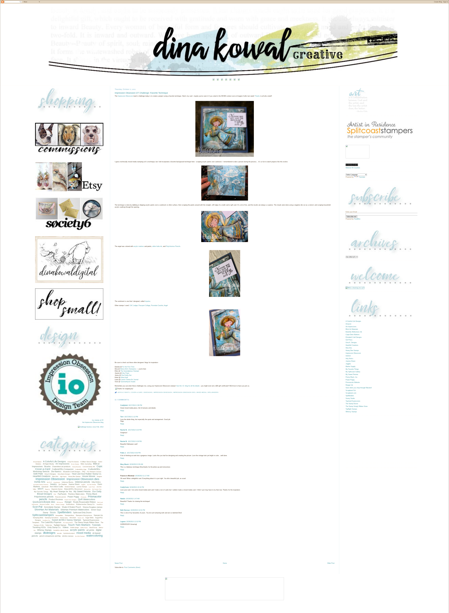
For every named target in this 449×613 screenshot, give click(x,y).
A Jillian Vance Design (88, 462)
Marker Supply (350, 366)
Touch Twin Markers (79, 524)
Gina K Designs (50, 474)
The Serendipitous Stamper (130, 371)
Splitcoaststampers (43, 515)
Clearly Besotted (76, 466)
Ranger (68, 502)
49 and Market (37, 461)
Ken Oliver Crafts (56, 487)
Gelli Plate (38, 474)
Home (225, 563)
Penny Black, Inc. (352, 377)
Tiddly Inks (48, 525)
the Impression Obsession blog (92, 422)
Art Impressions (62, 464)
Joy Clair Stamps (91, 484)
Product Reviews (56, 499)
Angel (166, 305)
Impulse (147, 301)
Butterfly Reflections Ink (354, 332)
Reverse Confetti (44, 504)
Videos (66, 527)
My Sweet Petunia (82, 491)
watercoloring (94, 535)
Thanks (257, 96)
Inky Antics (96, 482)
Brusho (47, 466)
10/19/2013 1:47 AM (132, 499)
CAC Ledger (134, 305)
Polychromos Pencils (173, 246)
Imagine (99, 476)
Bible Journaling (86, 464)
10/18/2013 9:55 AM (136, 464)
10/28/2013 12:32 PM (133, 521)
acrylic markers (139, 246)
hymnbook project (69, 533)
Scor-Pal (37, 506)
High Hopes (63, 476)
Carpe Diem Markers (353, 334)
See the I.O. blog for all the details (188, 386)
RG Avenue (60, 502)
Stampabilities (59, 515)
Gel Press (349, 340)
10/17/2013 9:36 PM (134, 453)
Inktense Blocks (67, 482)
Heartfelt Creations (41, 476)
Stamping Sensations (51, 518)
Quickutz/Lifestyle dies (44, 502)
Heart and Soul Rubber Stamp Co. (87, 474)
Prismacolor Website (353, 382)
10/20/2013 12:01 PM (137, 510)
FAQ (83, 472)
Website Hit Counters (353, 168)
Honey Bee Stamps (74, 476)
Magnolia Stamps (57, 489)
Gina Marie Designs (64, 474)
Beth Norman (125, 510)
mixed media (83, 532)
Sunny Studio (350, 398)
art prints (90, 530)
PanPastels (62, 494)
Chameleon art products (61, 466)
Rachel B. (123, 430)
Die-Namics (56, 471)
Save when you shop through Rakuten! (359, 388)
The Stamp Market (68, 522)
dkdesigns (49, 532)
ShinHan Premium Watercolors (74, 510)
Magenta (47, 489)
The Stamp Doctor (352, 403)
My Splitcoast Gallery (353, 372)
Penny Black (91, 494)
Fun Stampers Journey (94, 472)
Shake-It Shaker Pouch (71, 507)
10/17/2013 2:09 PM (135, 405)
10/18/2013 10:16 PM (136, 487)
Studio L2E (81, 517)
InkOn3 (348, 356)
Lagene (123, 521)
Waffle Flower (84, 527)
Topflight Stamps (60, 525)
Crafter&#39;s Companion (63, 469)
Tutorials (96, 525)
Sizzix (53, 512)
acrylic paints (77, 530)
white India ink (157, 246)
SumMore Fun (46, 520)
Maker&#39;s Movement (73, 489)
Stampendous (69, 515)
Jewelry (53, 484)
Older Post (331, 563)
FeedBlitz (357, 219)
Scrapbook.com (351, 393)
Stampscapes (64, 517)
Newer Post (119, 563)
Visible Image (74, 527)
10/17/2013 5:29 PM (135, 441)
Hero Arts (55, 476)
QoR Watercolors (86, 499)
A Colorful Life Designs (54, 461)
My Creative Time (96, 489)
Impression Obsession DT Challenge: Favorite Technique (141, 93)
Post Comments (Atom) (132, 567)
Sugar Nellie (89, 518)
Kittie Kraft (124, 377)
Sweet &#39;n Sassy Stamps (66, 520)
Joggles (83, 484)
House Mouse (88, 476)
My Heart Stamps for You (61, 491)
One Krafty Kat (126, 375)
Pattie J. (123, 453)
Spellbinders (64, 512)
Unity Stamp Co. (54, 527)
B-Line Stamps (75, 464)
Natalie (122, 499)
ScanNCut (99, 504)
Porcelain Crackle (157, 305)
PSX (55, 494)
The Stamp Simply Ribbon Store (86, 522)
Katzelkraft (45, 487)
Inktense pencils (82, 482)
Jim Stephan (62, 484)
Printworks (83, 497)
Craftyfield (124, 405)
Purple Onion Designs (70, 499)
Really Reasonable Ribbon (84, 502)
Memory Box (87, 489)
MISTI (40, 489)
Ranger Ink (349, 385)
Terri (122, 417)
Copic (99, 466)
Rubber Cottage (60, 504)
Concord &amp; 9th (89, 466)
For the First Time (128, 367)
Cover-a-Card (42, 469)
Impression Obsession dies (83, 479)
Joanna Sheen (74, 484)
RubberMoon (70, 504)
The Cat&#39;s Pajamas (51, 522)
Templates (35, 522)
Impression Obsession (50, 479)
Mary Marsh (124, 464)
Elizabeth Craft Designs (71, 472)
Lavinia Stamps (82, 487)
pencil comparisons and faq (50, 536)
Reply (122, 411)
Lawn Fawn (92, 486)
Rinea (52, 504)
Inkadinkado (56, 482)
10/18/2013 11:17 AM (142, 476)
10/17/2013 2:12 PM (131, 417)
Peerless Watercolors (76, 494)
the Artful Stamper (80, 536)
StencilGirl (72, 518)
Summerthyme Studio (128, 382)
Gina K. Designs (351, 342)
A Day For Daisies (73, 462)
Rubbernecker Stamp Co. (85, 504)
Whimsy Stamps (44, 530)
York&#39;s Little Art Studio (60, 530)
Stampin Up (98, 515)
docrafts (59, 533)
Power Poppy (73, 497)
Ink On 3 (49, 482)
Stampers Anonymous (84, 515)
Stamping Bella (38, 518)
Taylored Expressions (91, 520)
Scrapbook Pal (351, 390)
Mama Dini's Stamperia (128, 369)
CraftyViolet (124, 487)
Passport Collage (144, 305)
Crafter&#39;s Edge (80, 469)
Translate (362, 177)
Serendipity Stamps (52, 507)
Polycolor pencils (60, 497)
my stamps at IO (97, 420)
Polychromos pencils (43, 497)
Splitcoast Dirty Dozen (82, 513)
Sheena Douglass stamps (92, 507)
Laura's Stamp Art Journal (129, 379)
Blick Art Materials (352, 329)
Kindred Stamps (70, 487)
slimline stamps (67, 536)
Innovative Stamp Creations (40, 484)
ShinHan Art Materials (46, 509)
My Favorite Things (41, 492)
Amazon (348, 324)
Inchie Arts (39, 482)
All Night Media (48, 464)
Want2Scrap (93, 527)
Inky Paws (125, 373)
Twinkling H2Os (39, 527)
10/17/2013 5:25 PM (135, 430)
